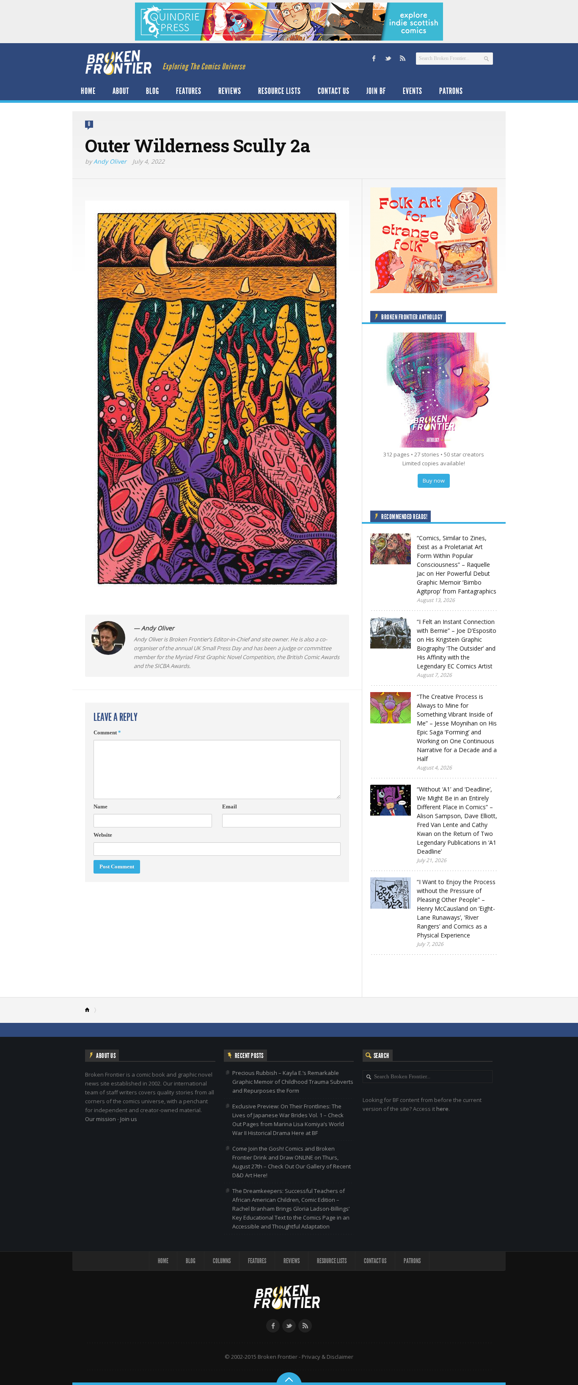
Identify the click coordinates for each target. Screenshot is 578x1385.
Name (100, 806)
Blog (152, 91)
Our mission (100, 1119)
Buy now (434, 480)
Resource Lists (279, 91)
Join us (128, 1119)
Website (103, 835)
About (121, 91)
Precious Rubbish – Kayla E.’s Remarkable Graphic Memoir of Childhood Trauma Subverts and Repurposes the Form (292, 1081)
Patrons (451, 91)
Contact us (334, 91)
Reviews (229, 91)
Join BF (376, 91)
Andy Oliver (110, 161)
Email (229, 806)
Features (188, 91)
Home (88, 91)
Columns (222, 1261)
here (442, 1109)
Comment (107, 732)
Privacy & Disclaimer (327, 1356)
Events (412, 91)
